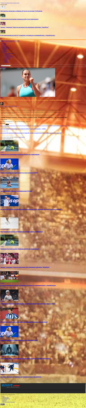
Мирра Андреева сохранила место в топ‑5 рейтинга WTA (19, 173)
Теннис (4, 50)
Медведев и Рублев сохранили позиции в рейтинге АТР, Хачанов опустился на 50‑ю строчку (30, 209)
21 (0, 176)
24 (0, 307)
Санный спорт (7, 58)
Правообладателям (6, 398)
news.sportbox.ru (8, 123)
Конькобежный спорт (8, 56)
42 (0, 362)
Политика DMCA (5, 397)
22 (0, 288)
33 (0, 194)
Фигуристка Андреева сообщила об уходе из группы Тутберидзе (21, 11)
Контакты (4, 400)
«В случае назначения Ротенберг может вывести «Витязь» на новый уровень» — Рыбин (23, 128)
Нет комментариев (13, 106)
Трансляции (6, 62)
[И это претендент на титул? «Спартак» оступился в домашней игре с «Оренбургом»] (2, 33)
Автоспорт (4, 51)
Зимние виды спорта (8, 53)
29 (0, 212)
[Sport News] (9, 2)
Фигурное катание (8, 55)
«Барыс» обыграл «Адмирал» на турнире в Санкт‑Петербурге (20, 377)
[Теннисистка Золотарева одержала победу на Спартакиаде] (2, 16)
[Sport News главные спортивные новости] (10, 387)
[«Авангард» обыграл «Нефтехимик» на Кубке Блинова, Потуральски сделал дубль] (9, 300)
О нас (3, 396)
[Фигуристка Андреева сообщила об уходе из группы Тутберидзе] (2, 8)
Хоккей (4, 45)
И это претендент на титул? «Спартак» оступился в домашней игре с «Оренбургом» (27, 35)
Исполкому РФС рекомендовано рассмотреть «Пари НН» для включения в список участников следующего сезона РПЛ (30, 133)
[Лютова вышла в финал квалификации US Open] (9, 187)
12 (0, 270)
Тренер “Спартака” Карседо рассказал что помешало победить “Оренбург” (24, 27)
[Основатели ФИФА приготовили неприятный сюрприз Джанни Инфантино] (9, 355)
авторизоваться (22, 137)
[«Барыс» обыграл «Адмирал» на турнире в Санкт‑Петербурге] (9, 373)
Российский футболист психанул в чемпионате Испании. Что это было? (24, 322)
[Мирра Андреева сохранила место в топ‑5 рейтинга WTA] (9, 169)
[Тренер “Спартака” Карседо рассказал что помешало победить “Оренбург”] (2, 25)
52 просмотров (3, 106)
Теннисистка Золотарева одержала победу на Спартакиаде (19, 19)
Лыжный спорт (7, 57)
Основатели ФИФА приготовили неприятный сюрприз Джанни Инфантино (25, 358)
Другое (3, 52)
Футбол (4, 44)
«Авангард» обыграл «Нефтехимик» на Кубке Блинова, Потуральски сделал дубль (27, 304)
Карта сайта (4, 399)
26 (0, 325)
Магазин (4, 43)
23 (0, 380)
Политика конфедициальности (8, 402)
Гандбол (6, 60)
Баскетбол (4, 46)
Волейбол (4, 49)
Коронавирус (7, 54)
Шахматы (6, 61)
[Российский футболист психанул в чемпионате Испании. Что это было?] (9, 318)
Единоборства (5, 48)
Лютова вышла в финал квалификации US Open (16, 191)
